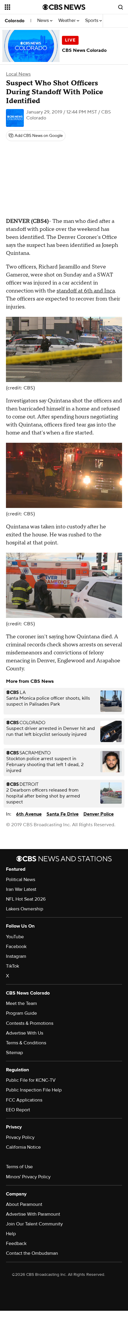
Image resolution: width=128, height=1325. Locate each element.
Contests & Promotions (29, 1023)
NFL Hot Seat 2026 (26, 899)
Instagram (16, 956)
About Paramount (24, 1204)
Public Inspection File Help (34, 1090)
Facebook (16, 946)
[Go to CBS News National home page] (64, 7)
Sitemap (14, 1052)
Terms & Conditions (26, 1042)
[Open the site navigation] (24, 7)
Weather (67, 20)
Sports (92, 20)
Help (11, 1233)
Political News (20, 879)
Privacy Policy (20, 1137)
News (43, 20)
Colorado (14, 21)
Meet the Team (21, 1003)
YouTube (15, 936)
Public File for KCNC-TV (31, 1080)
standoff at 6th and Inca (86, 290)
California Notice (23, 1147)
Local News (18, 74)
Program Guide (21, 1013)
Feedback (16, 1243)
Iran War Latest (21, 889)
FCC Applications (24, 1100)
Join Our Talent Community (34, 1224)
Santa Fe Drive (62, 814)
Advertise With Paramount (33, 1214)
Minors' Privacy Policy (28, 1176)
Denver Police (98, 814)
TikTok (12, 966)
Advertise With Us (24, 1033)
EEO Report (18, 1109)
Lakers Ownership (24, 909)
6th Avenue (29, 814)
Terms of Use (19, 1166)
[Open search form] (120, 7)
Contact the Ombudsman (32, 1253)
